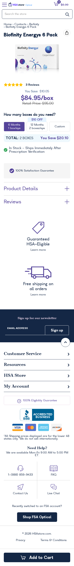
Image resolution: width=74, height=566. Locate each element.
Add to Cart (40, 557)
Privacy (20, 540)
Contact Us (20, 493)
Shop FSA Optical (37, 517)
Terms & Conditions (53, 540)
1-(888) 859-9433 (20, 474)
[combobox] (37, 14)
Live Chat (53, 493)
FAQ (53, 474)
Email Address (17, 328)
